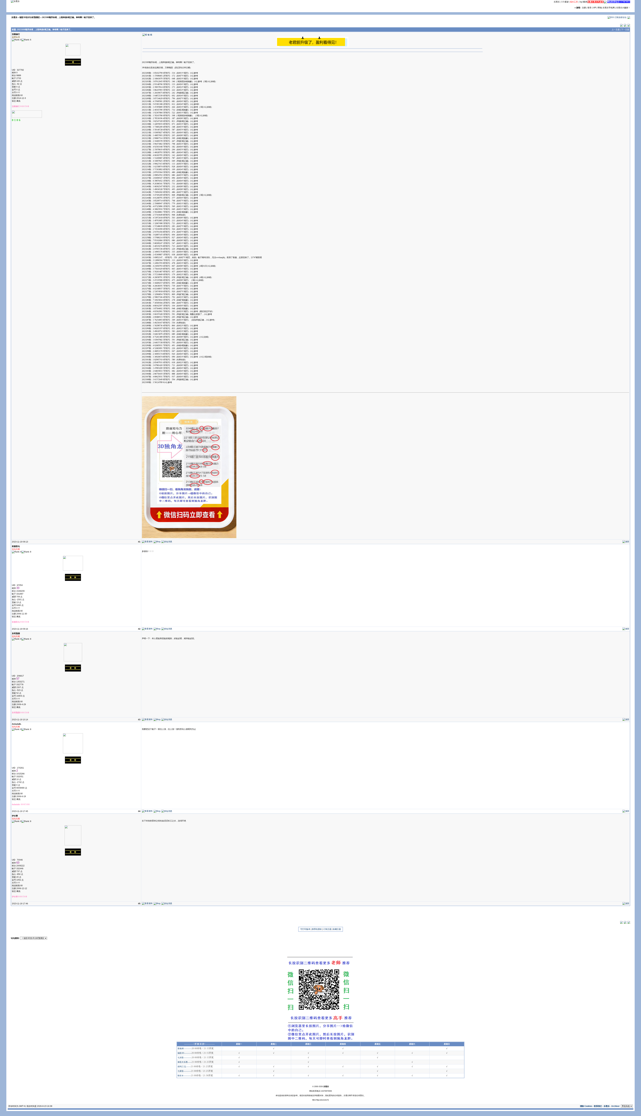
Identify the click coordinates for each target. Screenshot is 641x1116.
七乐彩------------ (185, 1057)
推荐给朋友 (317, 929)
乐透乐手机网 (609, 8)
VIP (594, 8)
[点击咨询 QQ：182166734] (605, 2)
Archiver (615, 1106)
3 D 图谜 (565, 2)
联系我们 (598, 1106)
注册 (584, 8)
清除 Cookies (586, 1106)
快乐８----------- (184, 1075)
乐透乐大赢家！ (623, 8)
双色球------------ (185, 1048)
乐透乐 (557, 2)
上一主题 (616, 29)
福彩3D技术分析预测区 (29, 17)
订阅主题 (327, 929)
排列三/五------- (184, 1066)
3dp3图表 (583, 2)
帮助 (600, 8)
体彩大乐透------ (185, 1062)
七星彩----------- (184, 1071)
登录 (589, 8)
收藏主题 (337, 929)
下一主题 (625, 29)
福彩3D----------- (184, 1053)
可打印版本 (305, 929)
